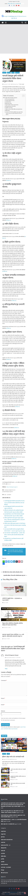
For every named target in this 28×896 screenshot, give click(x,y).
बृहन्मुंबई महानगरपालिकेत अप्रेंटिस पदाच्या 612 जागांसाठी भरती (18, 777)
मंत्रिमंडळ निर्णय (3, 847)
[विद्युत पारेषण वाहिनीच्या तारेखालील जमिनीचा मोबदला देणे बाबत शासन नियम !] (14, 608)
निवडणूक (2, 870)
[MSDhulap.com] (2, 22)
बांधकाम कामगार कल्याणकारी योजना (7, 839)
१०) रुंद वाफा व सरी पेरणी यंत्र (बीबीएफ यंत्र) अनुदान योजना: (14, 112)
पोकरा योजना (4, 72)
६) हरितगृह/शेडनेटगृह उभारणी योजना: (10, 106)
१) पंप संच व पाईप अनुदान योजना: (9, 99)
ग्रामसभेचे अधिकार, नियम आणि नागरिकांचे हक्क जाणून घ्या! (14, 575)
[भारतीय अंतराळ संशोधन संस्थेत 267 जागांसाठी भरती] (5, 771)
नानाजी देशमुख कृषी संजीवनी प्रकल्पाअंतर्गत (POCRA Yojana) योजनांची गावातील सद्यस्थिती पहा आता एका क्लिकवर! (14, 502)
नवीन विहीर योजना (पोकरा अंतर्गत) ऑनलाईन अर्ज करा (13, 572)
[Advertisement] (14, 39)
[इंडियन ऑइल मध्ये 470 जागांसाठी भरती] (14, 745)
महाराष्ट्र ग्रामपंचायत (4, 864)
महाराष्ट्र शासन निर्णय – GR (5, 845)
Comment (4, 680)
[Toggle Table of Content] (22, 96)
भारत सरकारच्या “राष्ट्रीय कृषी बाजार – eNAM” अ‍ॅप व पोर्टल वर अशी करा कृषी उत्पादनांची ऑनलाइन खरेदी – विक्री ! (14, 534)
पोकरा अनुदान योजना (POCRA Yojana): (10, 97)
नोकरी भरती (4, 753)
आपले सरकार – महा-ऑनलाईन (6, 867)
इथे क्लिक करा (8, 180)
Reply (6, 668)
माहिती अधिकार (3, 856)
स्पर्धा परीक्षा (3, 853)
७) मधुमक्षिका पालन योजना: (9, 107)
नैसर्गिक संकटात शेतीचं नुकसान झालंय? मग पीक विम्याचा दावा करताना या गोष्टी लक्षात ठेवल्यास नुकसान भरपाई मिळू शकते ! (15, 525)
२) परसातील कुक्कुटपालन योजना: (10, 100)
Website (3, 711)
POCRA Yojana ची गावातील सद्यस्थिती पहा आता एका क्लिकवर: (14, 114)
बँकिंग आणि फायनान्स (4, 872)
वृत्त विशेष (13, 72)
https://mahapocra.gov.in (12, 487)
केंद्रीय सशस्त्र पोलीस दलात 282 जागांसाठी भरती (18, 784)
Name (3, 698)
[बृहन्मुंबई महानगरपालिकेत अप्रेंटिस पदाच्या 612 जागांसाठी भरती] (5, 778)
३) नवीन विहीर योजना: (8, 102)
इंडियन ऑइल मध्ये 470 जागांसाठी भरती (14, 3)
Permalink (18, 657)
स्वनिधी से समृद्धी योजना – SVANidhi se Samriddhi (12, 599)
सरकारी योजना (17, 72)
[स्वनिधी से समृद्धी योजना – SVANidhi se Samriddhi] (14, 583)
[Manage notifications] (25, 893)
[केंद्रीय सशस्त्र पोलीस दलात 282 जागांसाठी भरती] (5, 785)
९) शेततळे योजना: (7, 110)
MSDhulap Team (15, 84)
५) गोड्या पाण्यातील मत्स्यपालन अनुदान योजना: (11, 104)
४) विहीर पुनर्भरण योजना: (8, 103)
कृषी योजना (9, 72)
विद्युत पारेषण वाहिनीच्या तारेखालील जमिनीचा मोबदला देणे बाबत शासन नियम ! (12, 624)
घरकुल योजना (3, 834)
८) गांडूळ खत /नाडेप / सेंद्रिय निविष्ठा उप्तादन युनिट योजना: (13, 109)
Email (3, 704)
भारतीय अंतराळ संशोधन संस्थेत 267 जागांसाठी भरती (18, 770)
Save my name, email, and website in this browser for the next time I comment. (13, 719)
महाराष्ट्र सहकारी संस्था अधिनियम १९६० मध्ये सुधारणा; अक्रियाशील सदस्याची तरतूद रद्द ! (13, 635)
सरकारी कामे (3, 842)
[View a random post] (25, 22)
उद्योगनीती (2, 861)
